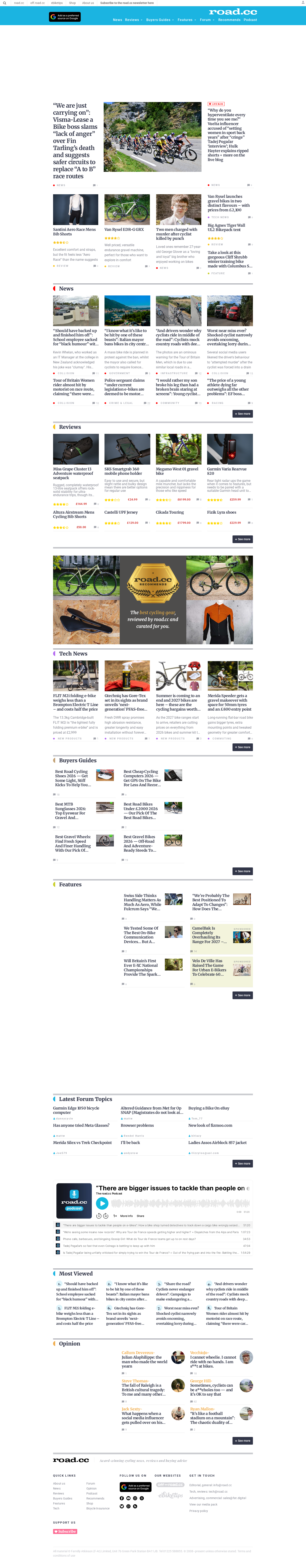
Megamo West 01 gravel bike (177, 471)
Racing (217, 403)
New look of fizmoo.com (210, 1125)
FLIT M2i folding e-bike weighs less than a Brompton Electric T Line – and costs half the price (75, 702)
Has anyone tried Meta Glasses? (81, 1125)
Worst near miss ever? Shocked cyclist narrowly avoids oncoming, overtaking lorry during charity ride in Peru (229, 339)
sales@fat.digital (234, 1498)
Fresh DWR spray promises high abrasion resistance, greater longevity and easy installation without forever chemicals (124, 727)
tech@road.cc (218, 1491)
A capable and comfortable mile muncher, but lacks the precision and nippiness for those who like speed (176, 486)
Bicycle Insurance (98, 1508)
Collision (65, 373)
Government (119, 373)
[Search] (4, 3)
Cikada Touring (170, 512)
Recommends (95, 1498)
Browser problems (137, 1125)
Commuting (221, 738)
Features (59, 1503)
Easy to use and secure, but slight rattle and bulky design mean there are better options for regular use (125, 486)
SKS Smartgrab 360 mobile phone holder (123, 471)
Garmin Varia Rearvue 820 (227, 471)
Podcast (92, 1493)
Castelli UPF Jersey (121, 512)
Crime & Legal (120, 403)
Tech (56, 1508)
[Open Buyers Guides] (173, 19)
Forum (90, 1483)
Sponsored (242, 929)
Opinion (91, 1488)
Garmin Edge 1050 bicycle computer (76, 1110)
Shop (89, 1503)
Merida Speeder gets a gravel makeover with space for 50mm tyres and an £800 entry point (229, 702)
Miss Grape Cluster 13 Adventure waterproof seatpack (73, 473)
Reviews (58, 1493)
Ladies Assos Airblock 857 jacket (217, 1142)
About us (59, 1483)
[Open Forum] (213, 19)
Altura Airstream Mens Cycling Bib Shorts (73, 514)
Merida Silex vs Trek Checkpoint (82, 1142)
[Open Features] (195, 19)
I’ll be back (130, 1142)
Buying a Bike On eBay (208, 1108)
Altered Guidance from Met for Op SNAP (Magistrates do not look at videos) (151, 1112)
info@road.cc (222, 1485)
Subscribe (67, 1531)
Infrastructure (174, 373)
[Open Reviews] (141, 19)
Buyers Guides (62, 1498)
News (57, 1488)
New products (69, 738)
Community (169, 403)
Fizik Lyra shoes (221, 512)
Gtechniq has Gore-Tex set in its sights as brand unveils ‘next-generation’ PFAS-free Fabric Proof (126, 704)
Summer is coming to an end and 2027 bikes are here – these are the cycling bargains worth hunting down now (178, 704)
